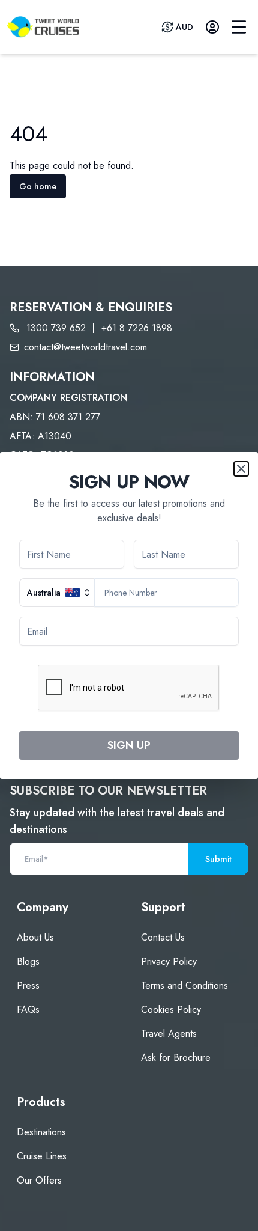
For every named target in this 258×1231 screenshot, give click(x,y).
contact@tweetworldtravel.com (85, 347)
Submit (218, 859)
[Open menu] (239, 27)
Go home (37, 186)
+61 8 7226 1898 (136, 328)
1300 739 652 (56, 328)
